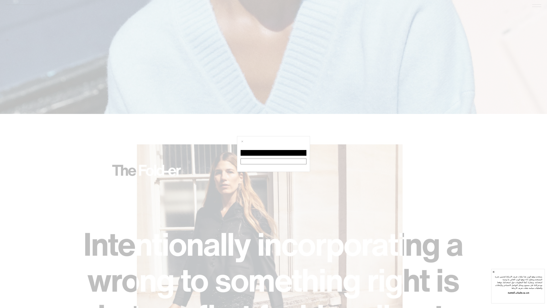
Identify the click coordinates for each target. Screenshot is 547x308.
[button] (273, 153)
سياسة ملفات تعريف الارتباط (523, 288)
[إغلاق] (493, 272)
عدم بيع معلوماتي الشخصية (518, 292)
